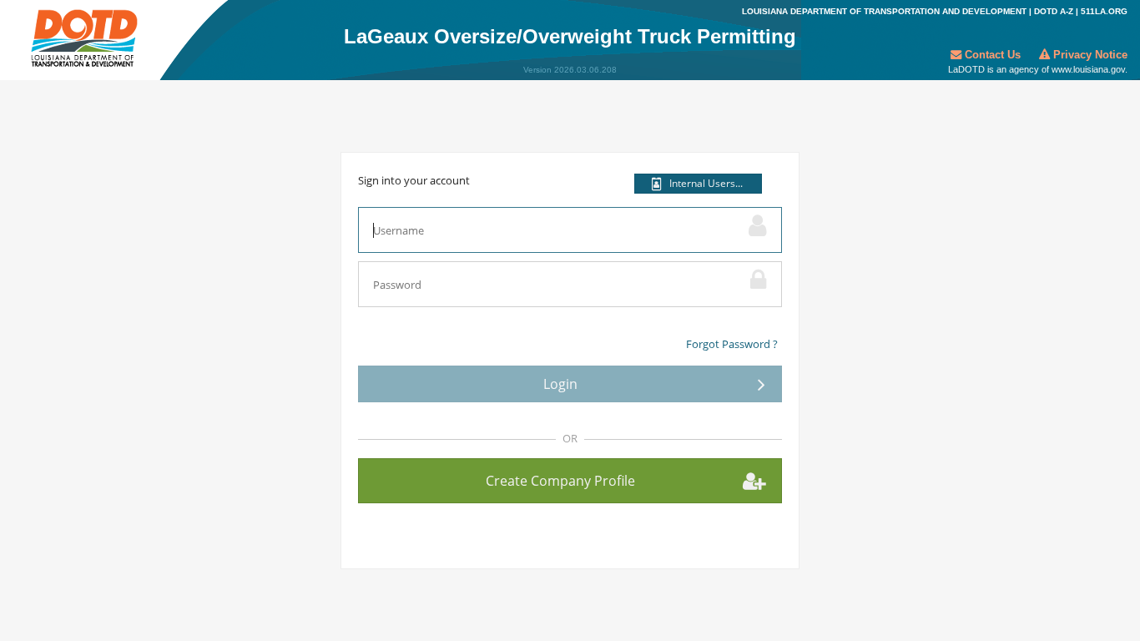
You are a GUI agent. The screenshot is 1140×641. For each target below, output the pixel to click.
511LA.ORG (1104, 11)
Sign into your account (414, 181)
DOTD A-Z (1053, 11)
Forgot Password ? (732, 343)
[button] (698, 184)
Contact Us (992, 54)
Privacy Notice (1088, 54)
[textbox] (549, 230)
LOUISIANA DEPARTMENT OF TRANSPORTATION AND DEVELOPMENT (884, 11)
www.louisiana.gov (1088, 69)
